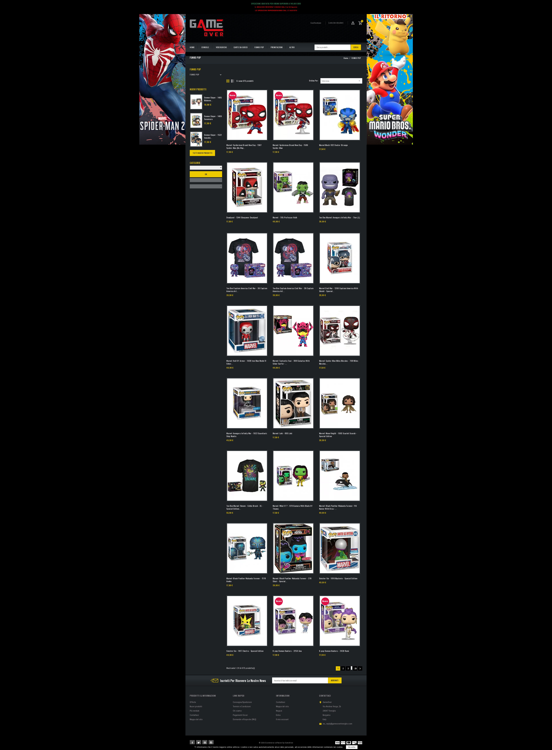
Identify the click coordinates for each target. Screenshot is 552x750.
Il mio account (282, 719)
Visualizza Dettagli (234, 155)
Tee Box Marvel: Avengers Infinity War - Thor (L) (339, 217)
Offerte (193, 702)
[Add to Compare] (263, 93)
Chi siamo (237, 711)
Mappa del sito (196, 719)
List (232, 81)
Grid (228, 81)
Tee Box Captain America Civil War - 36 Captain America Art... (246, 290)
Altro (292, 47)
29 (355, 668)
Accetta (351, 747)
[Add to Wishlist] (263, 99)
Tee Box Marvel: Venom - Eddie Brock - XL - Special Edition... (244, 507)
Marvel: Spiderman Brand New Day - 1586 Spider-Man (290, 146)
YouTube (204, 742)
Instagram (211, 742)
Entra (278, 715)
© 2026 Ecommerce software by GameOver (276, 743)
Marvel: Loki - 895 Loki (282, 433)
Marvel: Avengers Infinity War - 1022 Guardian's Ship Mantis (246, 435)
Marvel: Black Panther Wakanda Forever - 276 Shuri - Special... (292, 580)
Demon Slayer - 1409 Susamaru (213, 117)
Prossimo (360, 668)
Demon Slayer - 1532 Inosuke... (213, 136)
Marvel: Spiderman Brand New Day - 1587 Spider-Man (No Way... (244, 146)
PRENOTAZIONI (276, 47)
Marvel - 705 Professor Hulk (285, 217)
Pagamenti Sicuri (240, 715)
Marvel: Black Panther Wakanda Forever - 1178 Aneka (246, 580)
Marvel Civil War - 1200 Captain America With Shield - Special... (338, 290)
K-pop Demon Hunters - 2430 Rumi (334, 650)
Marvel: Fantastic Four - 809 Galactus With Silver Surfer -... (291, 362)
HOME (192, 47)
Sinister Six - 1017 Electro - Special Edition (244, 650)
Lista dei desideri (335, 23)
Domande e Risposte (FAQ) (244, 719)
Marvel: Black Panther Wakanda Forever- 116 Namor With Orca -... (338, 507)
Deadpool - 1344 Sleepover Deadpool (242, 217)
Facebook (192, 742)
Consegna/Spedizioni (242, 702)
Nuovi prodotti (196, 706)
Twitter (198, 742)
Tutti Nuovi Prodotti (202, 152)
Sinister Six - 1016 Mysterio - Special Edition (338, 578)
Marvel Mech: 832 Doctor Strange (333, 144)
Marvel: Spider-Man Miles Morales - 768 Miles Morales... (338, 362)
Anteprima (252, 156)
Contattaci (194, 715)
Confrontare (315, 23)
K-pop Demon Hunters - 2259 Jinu (287, 650)
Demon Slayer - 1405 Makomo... (213, 99)
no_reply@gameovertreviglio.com (337, 724)
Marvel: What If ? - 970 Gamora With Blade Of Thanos (293, 507)
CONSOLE (205, 47)
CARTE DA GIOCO (241, 47)
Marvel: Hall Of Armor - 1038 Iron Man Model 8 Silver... (246, 362)
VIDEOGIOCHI (221, 47)
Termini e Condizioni (242, 706)
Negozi (279, 711)
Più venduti (194, 711)
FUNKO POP (259, 47)
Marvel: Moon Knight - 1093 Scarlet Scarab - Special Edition (338, 435)
